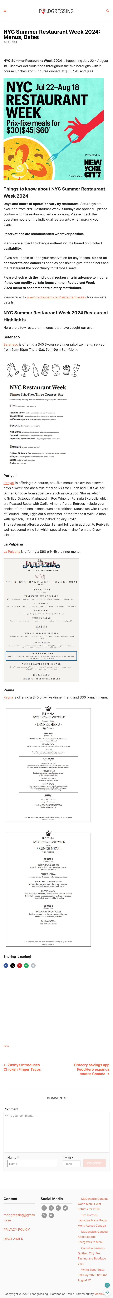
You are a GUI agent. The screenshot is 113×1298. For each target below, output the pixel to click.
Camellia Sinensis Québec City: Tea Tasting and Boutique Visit (92, 1256)
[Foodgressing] (56, 11)
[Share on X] (12, 965)
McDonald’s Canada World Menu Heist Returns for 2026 (93, 1204)
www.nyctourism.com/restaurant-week (56, 297)
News (6, 1046)
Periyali (9, 483)
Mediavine (101, 1294)
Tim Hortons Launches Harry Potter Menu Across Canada (92, 1220)
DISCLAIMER (13, 1239)
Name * (13, 1157)
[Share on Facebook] (6, 965)
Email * (68, 1158)
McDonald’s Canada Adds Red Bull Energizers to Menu (93, 1237)
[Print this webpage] (33, 965)
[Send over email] (26, 965)
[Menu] (5, 11)
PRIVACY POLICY (17, 1229)
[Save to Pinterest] (19, 965)
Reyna (8, 697)
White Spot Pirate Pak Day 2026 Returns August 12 (92, 1275)
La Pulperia (12, 551)
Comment (11, 1109)
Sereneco (11, 344)
